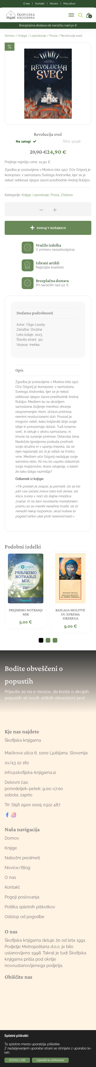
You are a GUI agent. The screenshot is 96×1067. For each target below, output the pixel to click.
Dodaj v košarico (51, 228)
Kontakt (12, 887)
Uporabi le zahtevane (50, 1060)
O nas (10, 877)
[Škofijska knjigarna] (23, 15)
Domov (10, 35)
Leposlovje (38, 35)
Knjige (22, 35)
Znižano (67, 195)
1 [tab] (41, 640)
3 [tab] (55, 640)
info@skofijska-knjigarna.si (30, 772)
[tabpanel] (26, 590)
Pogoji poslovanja (22, 897)
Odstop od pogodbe (25, 916)
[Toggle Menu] (71, 15)
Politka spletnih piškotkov (30, 906)
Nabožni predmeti (22, 857)
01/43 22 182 (17, 762)
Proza (53, 35)
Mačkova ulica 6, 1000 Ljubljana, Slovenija (46, 752)
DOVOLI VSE (17, 1060)
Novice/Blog (17, 867)
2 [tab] (48, 640)
